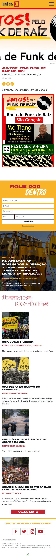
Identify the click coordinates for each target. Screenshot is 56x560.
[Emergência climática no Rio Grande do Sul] (15, 436)
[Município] (34, 216)
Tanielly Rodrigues (9, 393)
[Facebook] (15, 531)
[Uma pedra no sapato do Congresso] (15, 383)
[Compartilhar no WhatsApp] (12, 84)
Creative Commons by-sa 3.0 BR (40, 547)
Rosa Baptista (26, 346)
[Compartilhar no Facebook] (4, 84)
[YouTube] (40, 531)
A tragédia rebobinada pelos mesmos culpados (21, 451)
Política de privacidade (28, 226)
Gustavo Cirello (8, 446)
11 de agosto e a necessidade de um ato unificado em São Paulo (27, 351)
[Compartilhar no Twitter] (8, 84)
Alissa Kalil (6, 493)
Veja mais (28, 512)
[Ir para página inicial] (10, 6)
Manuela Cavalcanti (10, 346)
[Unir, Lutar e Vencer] (15, 338)
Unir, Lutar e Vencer (18, 342)
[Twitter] (24, 531)
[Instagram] (32, 531)
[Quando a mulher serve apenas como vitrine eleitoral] (15, 483)
